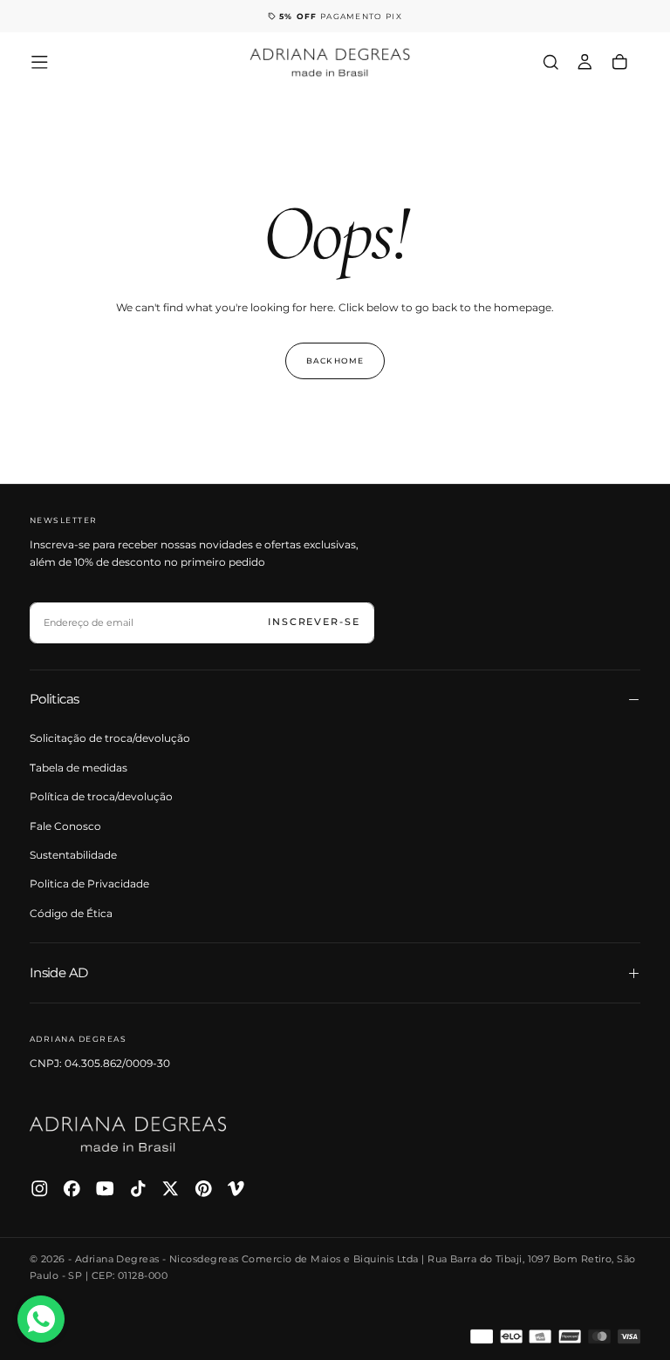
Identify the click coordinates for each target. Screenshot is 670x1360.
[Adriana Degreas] (128, 1134)
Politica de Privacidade (89, 883)
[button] (40, 62)
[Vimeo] (236, 1189)
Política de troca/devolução (101, 796)
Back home (335, 360)
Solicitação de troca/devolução (110, 738)
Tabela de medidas (78, 767)
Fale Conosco (65, 826)
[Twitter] (171, 1189)
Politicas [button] (54, 698)
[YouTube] (105, 1189)
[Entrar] (585, 62)
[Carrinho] (620, 62)
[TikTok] (138, 1189)
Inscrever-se (314, 621)
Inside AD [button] (59, 972)
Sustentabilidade (73, 854)
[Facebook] (72, 1189)
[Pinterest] (204, 1189)
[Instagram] (40, 1189)
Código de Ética (71, 913)
